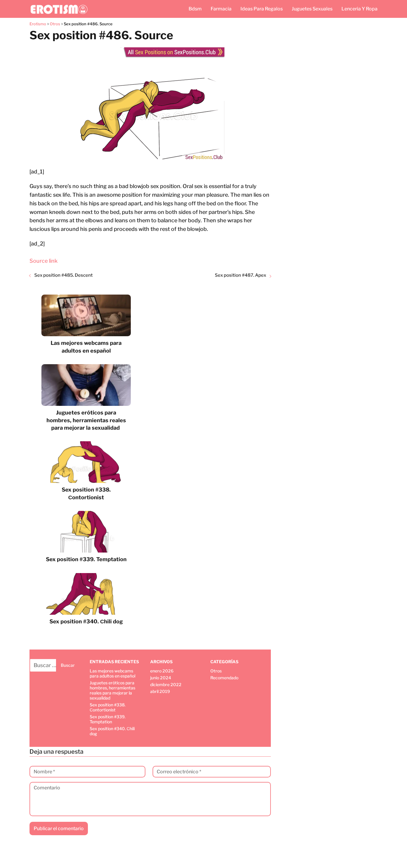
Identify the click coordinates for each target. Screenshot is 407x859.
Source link (43, 261)
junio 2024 (160, 677)
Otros (216, 670)
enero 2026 (161, 670)
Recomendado (224, 677)
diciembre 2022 (165, 684)
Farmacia (221, 9)
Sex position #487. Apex (240, 275)
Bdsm (195, 9)
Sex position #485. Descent (63, 275)
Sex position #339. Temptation (107, 719)
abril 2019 (160, 691)
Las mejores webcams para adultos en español (112, 673)
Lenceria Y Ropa (359, 9)
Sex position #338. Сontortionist (107, 707)
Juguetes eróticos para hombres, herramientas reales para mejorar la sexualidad (112, 690)
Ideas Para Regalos (261, 9)
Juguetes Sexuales (312, 9)
